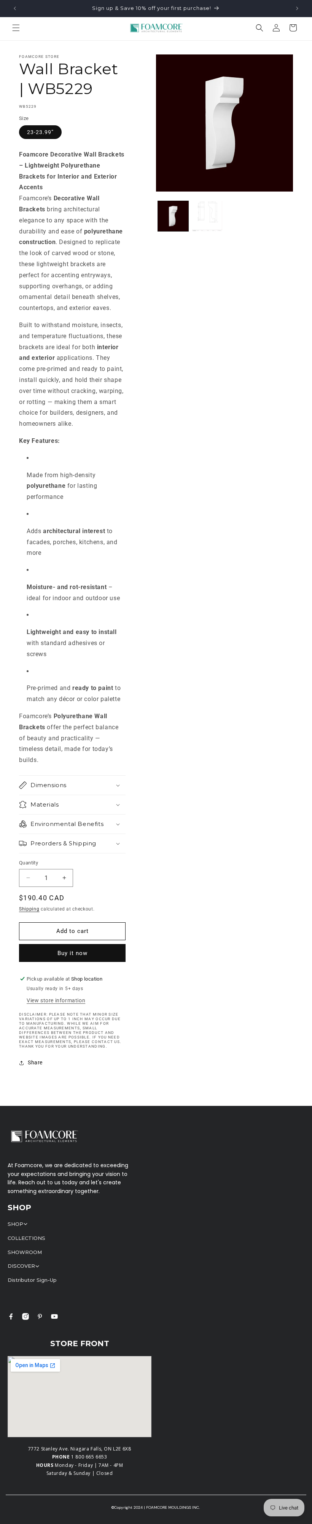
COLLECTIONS (26, 1238)
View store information (56, 1000)
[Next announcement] (297, 8)
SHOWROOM (25, 1252)
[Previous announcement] (14, 8)
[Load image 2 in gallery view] (207, 216)
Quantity (28, 863)
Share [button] (35, 1062)
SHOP (15, 1224)
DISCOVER (21, 1266)
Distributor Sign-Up (32, 1280)
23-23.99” (40, 132)
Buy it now (72, 953)
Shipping (29, 909)
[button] (16, 27)
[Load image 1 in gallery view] (173, 216)
